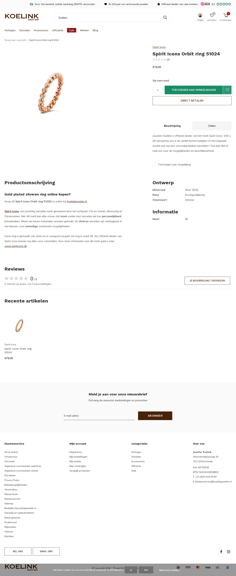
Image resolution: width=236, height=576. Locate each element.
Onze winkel (11, 452)
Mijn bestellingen (78, 456)
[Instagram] (228, 551)
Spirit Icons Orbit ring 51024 (18, 350)
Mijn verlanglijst (77, 466)
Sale (71, 30)
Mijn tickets (75, 461)
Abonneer (155, 415)
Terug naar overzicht (15, 40)
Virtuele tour (10, 456)
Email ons (46, 551)
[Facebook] (221, 551)
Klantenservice (12, 498)
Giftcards (57, 30)
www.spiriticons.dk (15, 246)
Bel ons (18, 551)
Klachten (9, 536)
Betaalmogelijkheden (15, 484)
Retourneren (11, 494)
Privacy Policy (11, 480)
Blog (95, 30)
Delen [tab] (212, 125)
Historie (8, 531)
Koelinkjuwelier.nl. (77, 201)
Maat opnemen (12, 517)
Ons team (9, 461)
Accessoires (41, 30)
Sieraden (24, 30)
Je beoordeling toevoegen (207, 280)
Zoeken (165, 17)
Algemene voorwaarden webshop (22, 466)
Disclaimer (10, 475)
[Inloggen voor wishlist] (227, 90)
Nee (146, 570)
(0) (168, 59)
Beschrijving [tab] (172, 125)
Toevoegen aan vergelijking (174, 164)
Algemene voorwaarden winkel (21, 470)
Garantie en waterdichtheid (19, 512)
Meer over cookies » (169, 570)
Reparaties (10, 527)
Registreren (75, 452)
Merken (84, 30)
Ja (131, 570)
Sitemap (8, 503)
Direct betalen (192, 100)
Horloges (10, 30)
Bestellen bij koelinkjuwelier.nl (20, 508)
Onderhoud (10, 522)
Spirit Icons (159, 47)
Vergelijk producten (79, 470)
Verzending (10, 489)
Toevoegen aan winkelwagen (194, 90)
